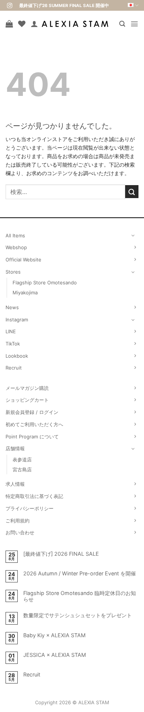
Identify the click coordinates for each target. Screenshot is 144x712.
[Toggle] (133, 235)
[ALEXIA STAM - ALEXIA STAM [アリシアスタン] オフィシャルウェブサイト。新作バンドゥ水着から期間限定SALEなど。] (75, 24)
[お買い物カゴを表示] (9, 24)
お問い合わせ (20, 532)
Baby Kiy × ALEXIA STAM (54, 635)
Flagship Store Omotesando (45, 282)
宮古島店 (22, 469)
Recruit (14, 368)
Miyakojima (25, 292)
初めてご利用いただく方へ (34, 424)
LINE (11, 331)
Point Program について (32, 436)
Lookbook (17, 356)
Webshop (16, 247)
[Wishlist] (21, 24)
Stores (13, 272)
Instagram (17, 319)
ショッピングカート (27, 400)
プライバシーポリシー (30, 508)
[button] (122, 24)
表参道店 (22, 459)
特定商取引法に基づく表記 (34, 496)
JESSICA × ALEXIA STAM (54, 655)
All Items (15, 235)
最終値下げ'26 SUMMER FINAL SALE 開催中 (64, 5)
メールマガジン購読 (27, 388)
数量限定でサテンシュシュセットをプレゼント (77, 615)
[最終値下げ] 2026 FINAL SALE (61, 554)
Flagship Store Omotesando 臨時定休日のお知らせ (79, 596)
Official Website (23, 260)
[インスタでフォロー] (9, 6)
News (12, 307)
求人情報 (15, 484)
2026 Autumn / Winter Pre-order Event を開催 (79, 573)
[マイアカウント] (34, 24)
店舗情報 (15, 448)
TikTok (13, 344)
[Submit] (131, 191)
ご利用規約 (18, 521)
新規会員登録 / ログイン (32, 412)
